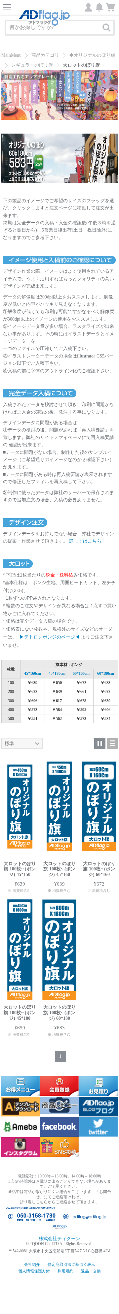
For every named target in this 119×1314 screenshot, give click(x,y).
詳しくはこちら (85, 541)
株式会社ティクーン (59, 1238)
